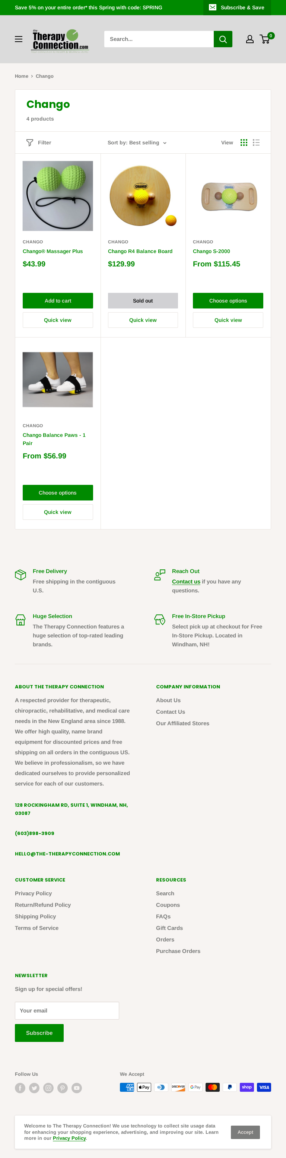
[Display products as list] (256, 142)
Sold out (143, 301)
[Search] (223, 39)
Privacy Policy (33, 893)
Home (21, 76)
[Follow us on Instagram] (48, 1088)
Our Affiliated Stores (182, 723)
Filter (44, 142)
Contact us (186, 581)
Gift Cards (169, 928)
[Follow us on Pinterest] (62, 1088)
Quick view (58, 320)
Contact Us (170, 711)
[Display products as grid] (244, 142)
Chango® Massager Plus (53, 251)
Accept (245, 1132)
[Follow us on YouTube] (77, 1088)
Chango (33, 241)
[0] (265, 39)
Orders (165, 939)
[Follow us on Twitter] (34, 1088)
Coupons (168, 905)
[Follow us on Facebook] (20, 1088)
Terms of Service (36, 928)
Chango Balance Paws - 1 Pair (54, 439)
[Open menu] (18, 39)
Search (165, 893)
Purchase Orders (178, 951)
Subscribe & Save (242, 7)
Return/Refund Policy (43, 905)
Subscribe (39, 1033)
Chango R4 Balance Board (140, 251)
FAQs (163, 916)
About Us (168, 700)
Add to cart (58, 301)
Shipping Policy (35, 916)
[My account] (250, 39)
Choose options (228, 301)
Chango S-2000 (211, 251)
